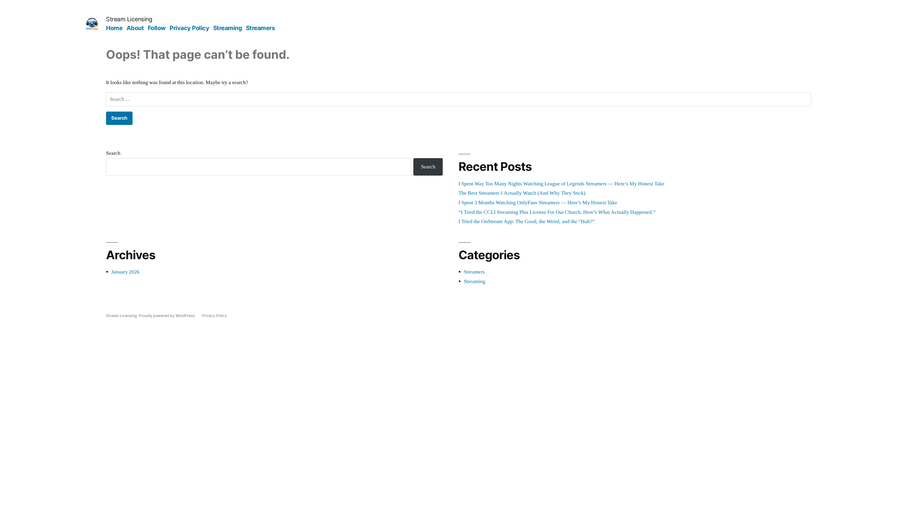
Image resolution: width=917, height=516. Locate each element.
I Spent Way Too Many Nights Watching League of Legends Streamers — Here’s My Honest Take (561, 183)
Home (114, 28)
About (135, 28)
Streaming (227, 28)
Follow (157, 28)
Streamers (260, 28)
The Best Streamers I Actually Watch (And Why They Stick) (521, 193)
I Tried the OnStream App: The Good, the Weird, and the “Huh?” (526, 221)
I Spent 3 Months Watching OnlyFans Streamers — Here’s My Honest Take (537, 202)
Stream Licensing (129, 19)
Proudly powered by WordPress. (168, 315)
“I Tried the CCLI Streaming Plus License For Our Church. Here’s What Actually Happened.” (557, 212)
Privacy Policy (189, 28)
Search (113, 153)
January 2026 (125, 272)
